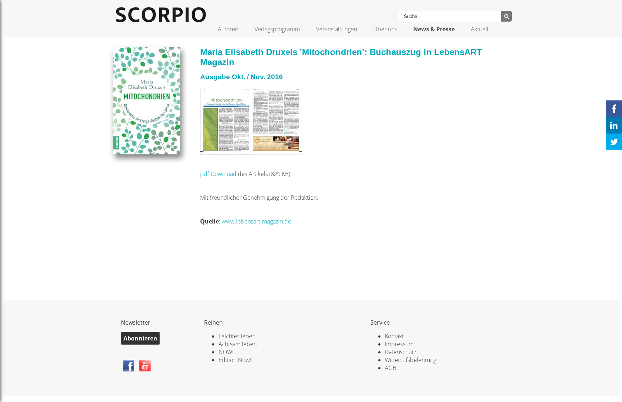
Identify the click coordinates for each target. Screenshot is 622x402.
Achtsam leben (237, 344)
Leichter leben (237, 336)
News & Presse (434, 29)
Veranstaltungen (336, 29)
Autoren (228, 29)
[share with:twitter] (614, 142)
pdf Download (219, 174)
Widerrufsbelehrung (410, 360)
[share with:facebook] (614, 108)
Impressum (399, 344)
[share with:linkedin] (614, 125)
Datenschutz (400, 352)
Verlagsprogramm (277, 29)
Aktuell (479, 29)
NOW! (226, 352)
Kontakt (394, 336)
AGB (390, 368)
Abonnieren (140, 338)
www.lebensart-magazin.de (256, 221)
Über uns (385, 29)
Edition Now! (234, 360)
